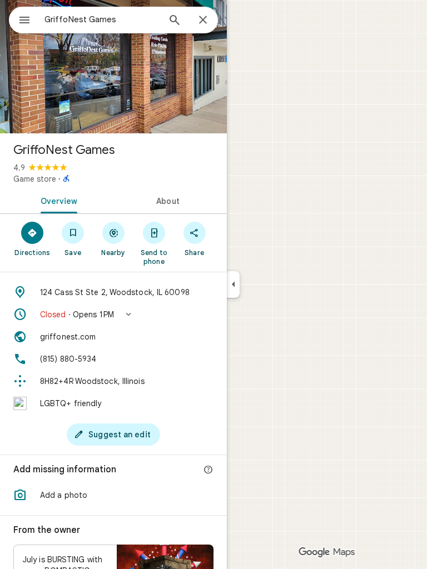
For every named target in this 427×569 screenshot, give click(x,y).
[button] (113, 314)
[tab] (56, 200)
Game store (34, 179)
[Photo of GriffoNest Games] (113, 66)
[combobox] (101, 19)
